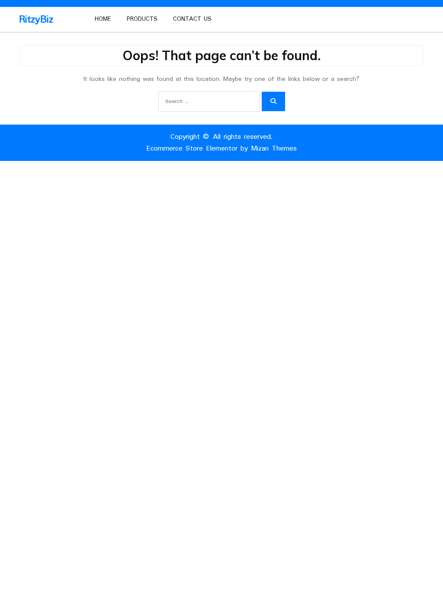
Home (103, 19)
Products (142, 19)
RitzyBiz (36, 20)
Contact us (192, 19)
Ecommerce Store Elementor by (221, 148)
